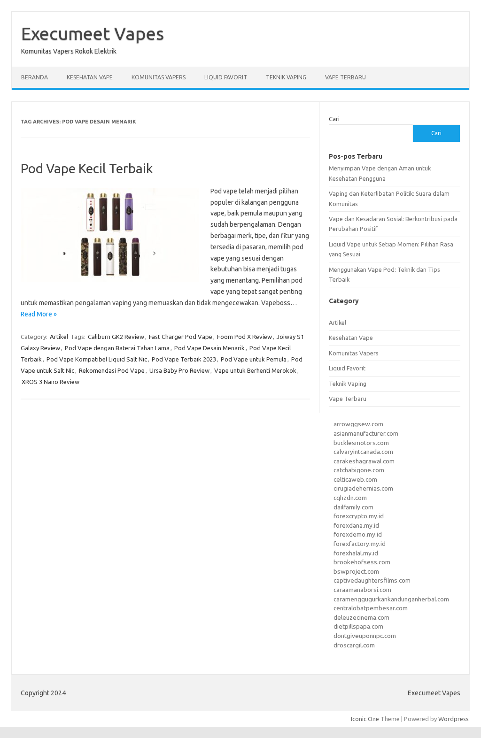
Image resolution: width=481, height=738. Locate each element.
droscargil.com (354, 645)
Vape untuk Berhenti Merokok (255, 370)
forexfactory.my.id (360, 543)
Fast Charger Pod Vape (180, 336)
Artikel (59, 336)
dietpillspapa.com (358, 626)
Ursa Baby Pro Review (179, 370)
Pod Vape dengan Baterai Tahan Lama (117, 348)
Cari (334, 118)
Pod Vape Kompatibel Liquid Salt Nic (97, 359)
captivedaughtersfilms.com (372, 580)
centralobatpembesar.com (371, 608)
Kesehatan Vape (90, 77)
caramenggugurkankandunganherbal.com (391, 599)
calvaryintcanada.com (363, 451)
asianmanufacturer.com (366, 433)
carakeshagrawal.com (364, 461)
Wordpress (453, 718)
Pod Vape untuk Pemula (254, 359)
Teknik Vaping (286, 77)
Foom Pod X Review (244, 336)
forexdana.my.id (356, 525)
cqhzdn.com (350, 497)
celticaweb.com (355, 479)
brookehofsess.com (362, 562)
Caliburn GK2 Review (116, 336)
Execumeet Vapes (92, 33)
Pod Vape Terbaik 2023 (184, 359)
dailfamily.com (353, 507)
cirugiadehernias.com (363, 488)
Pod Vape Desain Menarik (209, 348)
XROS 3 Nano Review (50, 381)
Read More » (39, 314)
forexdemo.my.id (358, 534)
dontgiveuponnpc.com (365, 635)
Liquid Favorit (225, 77)
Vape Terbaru (345, 77)
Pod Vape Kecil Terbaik (87, 168)
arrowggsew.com (358, 424)
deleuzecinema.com (361, 617)
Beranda (34, 77)
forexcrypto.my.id (359, 516)
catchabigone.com (359, 470)
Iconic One (365, 718)
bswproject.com (356, 571)
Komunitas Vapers (159, 77)
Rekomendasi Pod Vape (112, 370)
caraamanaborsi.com (362, 589)
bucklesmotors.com (361, 442)
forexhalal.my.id (356, 553)
